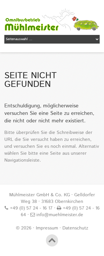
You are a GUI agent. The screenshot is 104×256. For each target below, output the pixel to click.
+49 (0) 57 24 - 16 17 (30, 208)
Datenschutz (75, 228)
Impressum (47, 228)
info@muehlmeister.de (59, 215)
